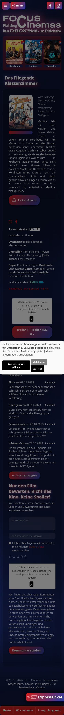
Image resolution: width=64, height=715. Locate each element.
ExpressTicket (49, 697)
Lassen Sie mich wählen (16, 365)
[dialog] (32, 357)
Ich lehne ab (39, 362)
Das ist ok (37, 368)
